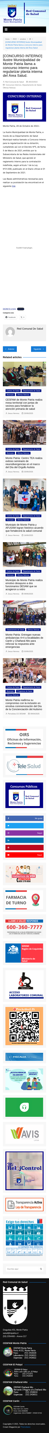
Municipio (10, 395)
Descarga (20, 309)
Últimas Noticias (9, 88)
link (13, 186)
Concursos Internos (13, 85)
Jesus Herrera (13, 413)
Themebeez (26, 1427)
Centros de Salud (13, 391)
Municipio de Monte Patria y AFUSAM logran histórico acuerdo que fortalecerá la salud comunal (24, 527)
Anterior (11, 349)
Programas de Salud (24, 691)
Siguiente (37, 349)
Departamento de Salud (31, 85)
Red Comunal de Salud (14, 82)
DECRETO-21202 (9, 309)
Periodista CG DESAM (17, 714)
